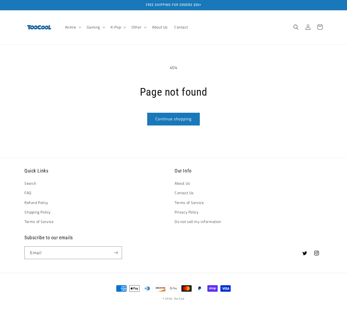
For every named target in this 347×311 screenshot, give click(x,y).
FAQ (27, 193)
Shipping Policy (37, 212)
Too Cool (179, 299)
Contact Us (184, 193)
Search (30, 183)
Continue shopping (173, 119)
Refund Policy (36, 202)
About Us (182, 183)
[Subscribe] (116, 252)
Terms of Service (39, 221)
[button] (72, 27)
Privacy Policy (186, 212)
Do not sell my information (198, 221)
